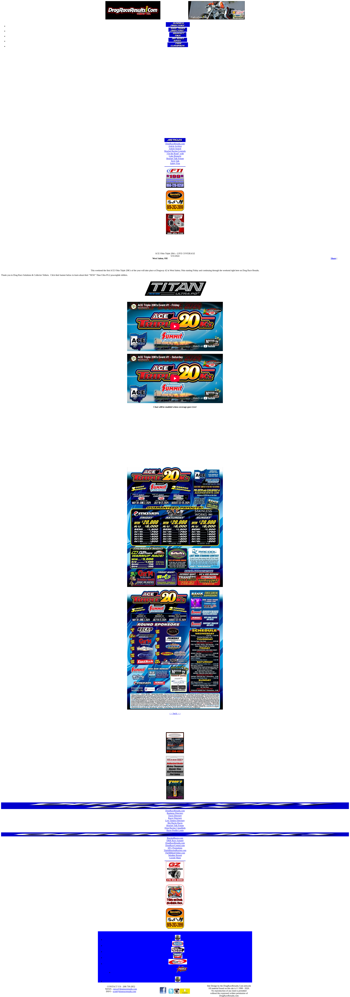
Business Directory (175, 813)
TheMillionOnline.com (175, 853)
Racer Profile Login (175, 830)
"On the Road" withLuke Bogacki (175, 154)
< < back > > (175, 713)
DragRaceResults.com (175, 144)
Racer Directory (175, 818)
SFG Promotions (175, 848)
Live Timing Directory (175, 820)
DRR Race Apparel (175, 840)
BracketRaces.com (175, 838)
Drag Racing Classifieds (175, 828)
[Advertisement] (175, 93)
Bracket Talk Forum (175, 158)
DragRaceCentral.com (175, 845)
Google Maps (175, 858)
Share (333, 258)
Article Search (175, 148)
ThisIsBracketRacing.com (175, 850)
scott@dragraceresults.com (124, 991)
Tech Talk (175, 161)
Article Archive (175, 146)
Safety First (175, 163)
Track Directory (175, 815)
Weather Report (175, 855)
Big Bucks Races (175, 823)
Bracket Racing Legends (175, 151)
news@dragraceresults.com (125, 989)
